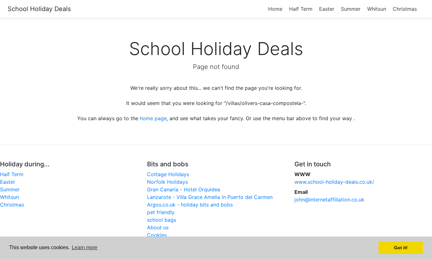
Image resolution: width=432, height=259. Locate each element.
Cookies (157, 235)
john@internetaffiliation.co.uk (329, 199)
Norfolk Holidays (167, 182)
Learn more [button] (84, 247)
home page (153, 118)
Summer (351, 9)
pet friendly (161, 212)
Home (275, 9)
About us (158, 227)
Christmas (405, 9)
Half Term (300, 9)
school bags (161, 220)
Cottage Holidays (168, 174)
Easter (326, 9)
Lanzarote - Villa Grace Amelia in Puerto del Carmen (210, 197)
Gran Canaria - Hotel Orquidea (183, 189)
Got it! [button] (401, 247)
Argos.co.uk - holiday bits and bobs (190, 204)
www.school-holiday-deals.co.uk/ (334, 182)
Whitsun (376, 9)
